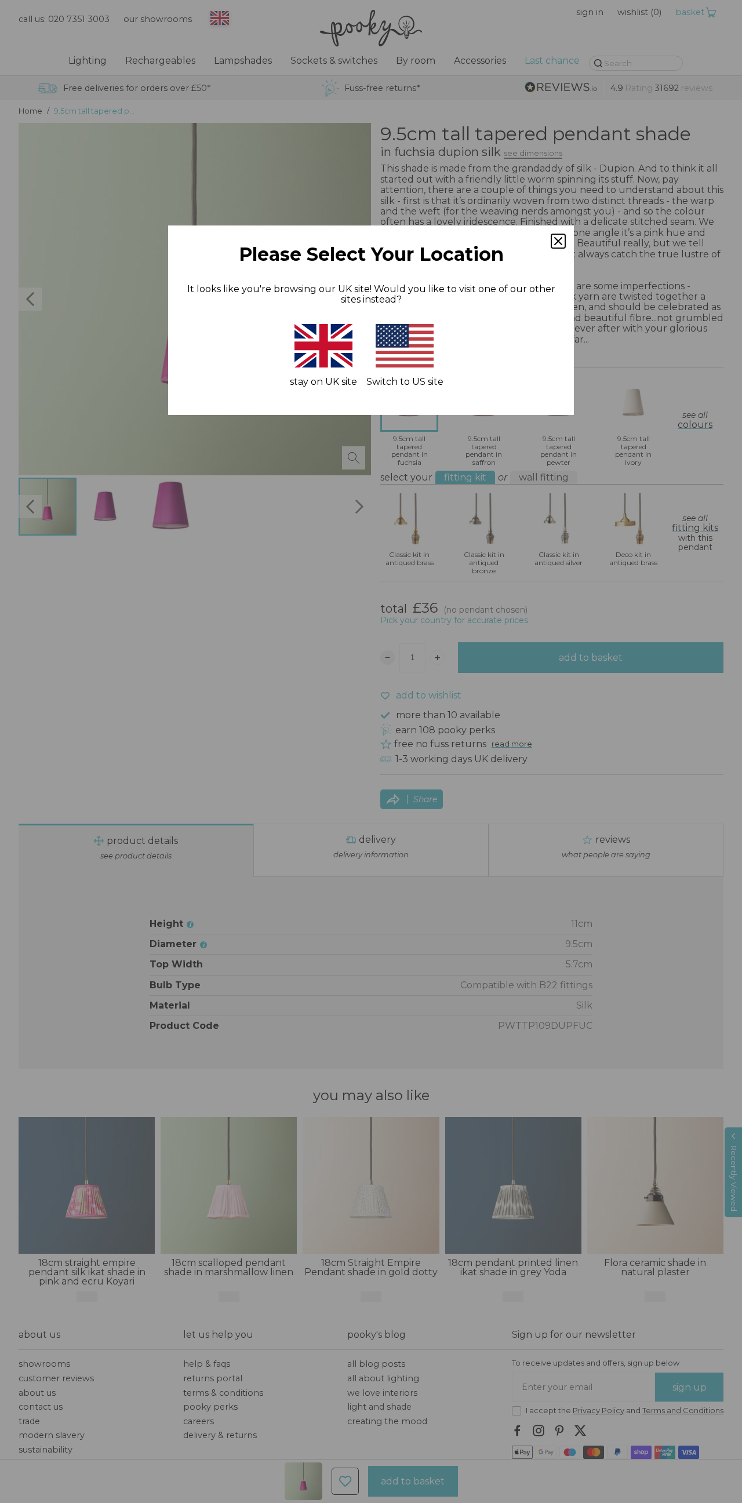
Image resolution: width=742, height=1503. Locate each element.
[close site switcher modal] (558, 241)
